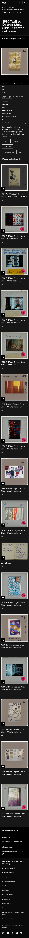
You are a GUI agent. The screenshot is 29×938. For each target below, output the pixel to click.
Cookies (4, 886)
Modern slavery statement (9, 908)
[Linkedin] (17, 933)
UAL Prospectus (7, 894)
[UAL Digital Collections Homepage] (4, 2)
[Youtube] (21, 933)
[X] (12, 933)
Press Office (5, 903)
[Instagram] (3, 854)
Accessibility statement (9, 881)
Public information (7, 872)
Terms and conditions (8, 919)
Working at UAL (6, 877)
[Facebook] (8, 933)
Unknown (5, 104)
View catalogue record (9, 116)
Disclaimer (5, 899)
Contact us (5, 890)
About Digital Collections (9, 851)
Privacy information (8, 868)
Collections (11, 7)
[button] (20, 2)
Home (3, 7)
